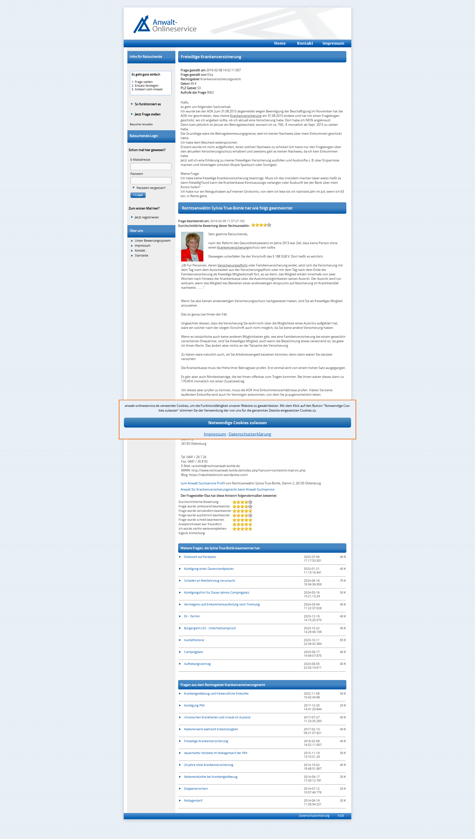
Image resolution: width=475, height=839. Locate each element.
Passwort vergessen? (151, 188)
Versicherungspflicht (232, 265)
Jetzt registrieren (147, 217)
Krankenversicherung (245, 115)
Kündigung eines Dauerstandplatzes (209, 569)
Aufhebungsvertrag (197, 664)
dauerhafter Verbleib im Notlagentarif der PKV (215, 753)
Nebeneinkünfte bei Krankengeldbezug (211, 777)
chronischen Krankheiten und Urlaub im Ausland (217, 717)
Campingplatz (193, 652)
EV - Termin (192, 616)
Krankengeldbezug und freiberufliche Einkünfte (216, 693)
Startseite (141, 255)
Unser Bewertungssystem (152, 240)
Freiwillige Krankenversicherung (206, 741)
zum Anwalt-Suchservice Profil (203, 483)
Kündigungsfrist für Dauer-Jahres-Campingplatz (216, 592)
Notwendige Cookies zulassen (237, 422)
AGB (341, 815)
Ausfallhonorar (194, 640)
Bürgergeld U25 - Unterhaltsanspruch (210, 628)
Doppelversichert (196, 788)
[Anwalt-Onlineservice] (164, 32)
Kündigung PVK (194, 705)
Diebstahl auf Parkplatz (200, 557)
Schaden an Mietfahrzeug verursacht (209, 580)
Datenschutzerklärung (314, 815)
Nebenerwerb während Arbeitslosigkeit (211, 729)
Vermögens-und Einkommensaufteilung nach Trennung (222, 604)
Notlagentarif (193, 800)
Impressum (142, 245)
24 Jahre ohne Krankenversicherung (208, 765)
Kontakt (140, 250)
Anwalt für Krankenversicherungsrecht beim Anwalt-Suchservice (227, 489)
